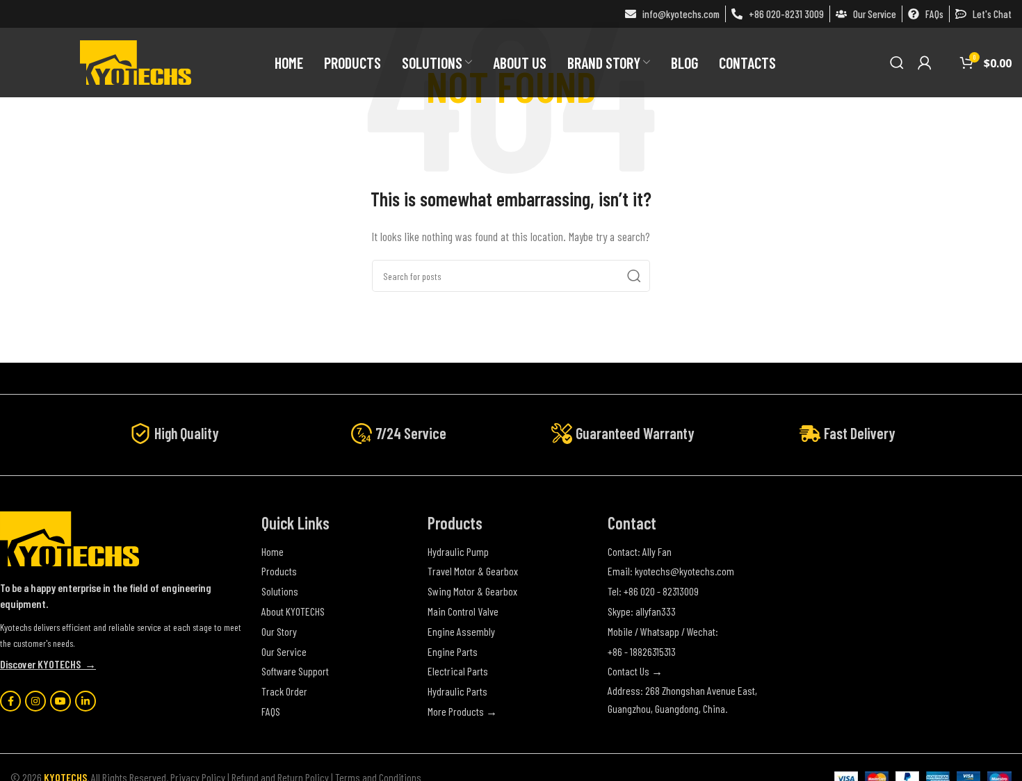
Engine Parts (453, 651)
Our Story (279, 631)
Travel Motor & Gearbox (473, 570)
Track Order (284, 691)
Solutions (279, 591)
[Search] (897, 62)
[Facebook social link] (10, 701)
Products (279, 570)
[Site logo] (135, 60)
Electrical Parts (458, 670)
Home (272, 551)
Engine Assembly (461, 631)
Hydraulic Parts (457, 691)
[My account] (925, 62)
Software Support (295, 670)
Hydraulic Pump (458, 551)
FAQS (270, 711)
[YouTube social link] (60, 701)
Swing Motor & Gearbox (472, 591)
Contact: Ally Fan (640, 551)
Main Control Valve (463, 611)
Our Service (284, 651)
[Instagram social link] (35, 701)
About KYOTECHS (293, 611)
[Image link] (69, 537)
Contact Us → (635, 670)
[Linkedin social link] (85, 701)
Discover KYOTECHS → (48, 664)
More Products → (462, 711)
